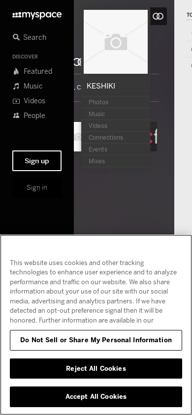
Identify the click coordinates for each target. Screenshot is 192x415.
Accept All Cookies (96, 396)
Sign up (37, 160)
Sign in (37, 187)
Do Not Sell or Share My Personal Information (96, 339)
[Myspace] (37, 13)
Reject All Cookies (96, 368)
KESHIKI (101, 85)
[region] (96, 325)
